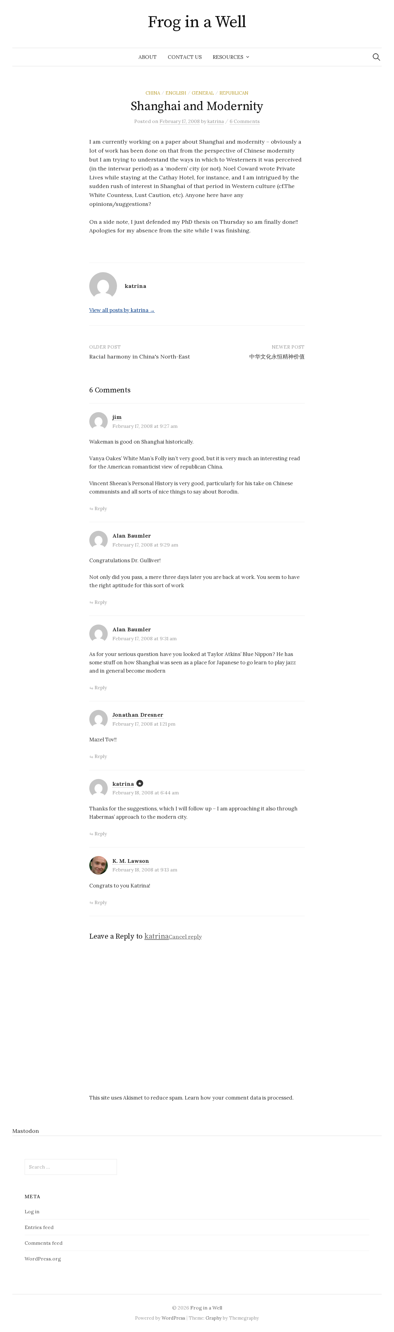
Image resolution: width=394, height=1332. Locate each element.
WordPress (173, 1318)
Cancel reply (185, 937)
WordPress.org (43, 1259)
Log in (32, 1211)
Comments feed (43, 1243)
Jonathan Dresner (137, 714)
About (148, 57)
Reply (100, 508)
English (176, 93)
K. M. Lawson (130, 860)
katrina (123, 783)
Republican (233, 93)
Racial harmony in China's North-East (139, 356)
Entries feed (39, 1227)
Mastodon (25, 1130)
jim (117, 416)
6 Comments (245, 121)
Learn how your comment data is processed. (239, 1097)
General (203, 93)
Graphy (214, 1318)
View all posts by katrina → (122, 310)
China (153, 93)
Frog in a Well (197, 22)
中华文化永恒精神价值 (277, 356)
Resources (228, 57)
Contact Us (185, 57)
